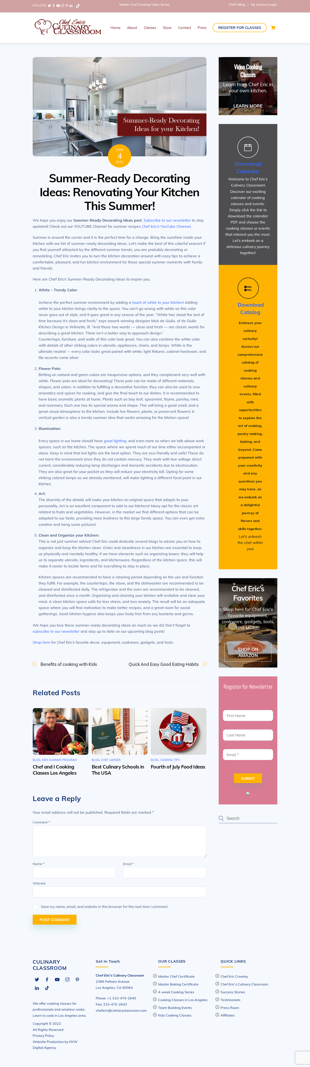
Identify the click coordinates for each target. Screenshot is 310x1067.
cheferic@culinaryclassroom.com (121, 1010)
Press (202, 27)
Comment (41, 822)
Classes (150, 27)
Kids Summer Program (59, 760)
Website (39, 883)
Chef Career (111, 760)
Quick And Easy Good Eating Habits (164, 664)
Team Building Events (175, 1008)
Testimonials (230, 1000)
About (132, 27)
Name (38, 864)
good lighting (115, 440)
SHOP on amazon (248, 652)
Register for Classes (239, 27)
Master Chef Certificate (176, 976)
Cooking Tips (170, 760)
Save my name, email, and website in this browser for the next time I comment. (104, 906)
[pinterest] (66, 5)
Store (167, 27)
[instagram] (62, 5)
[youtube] (58, 5)
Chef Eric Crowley (234, 976)
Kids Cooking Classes (174, 1015)
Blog (36, 760)
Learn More (248, 106)
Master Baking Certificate (178, 984)
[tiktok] (78, 5)
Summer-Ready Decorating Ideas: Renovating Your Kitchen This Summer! (119, 192)
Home (115, 27)
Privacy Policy (43, 1035)
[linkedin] (71, 5)
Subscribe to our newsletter (167, 220)
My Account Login (264, 5)
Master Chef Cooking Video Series (144, 5)
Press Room (230, 1008)
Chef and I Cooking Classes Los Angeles (54, 770)
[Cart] (273, 27)
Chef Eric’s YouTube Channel (166, 226)
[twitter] (49, 5)
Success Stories (233, 992)
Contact (184, 27)
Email (128, 864)
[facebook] (53, 5)
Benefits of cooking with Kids (68, 664)
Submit (248, 778)
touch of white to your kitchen (157, 302)
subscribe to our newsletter (56, 631)
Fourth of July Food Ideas (178, 767)
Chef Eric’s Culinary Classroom (244, 984)
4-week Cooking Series (176, 992)
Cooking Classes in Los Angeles (183, 1000)
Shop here (41, 642)
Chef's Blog (237, 5)
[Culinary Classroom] (67, 33)
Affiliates (228, 1015)
